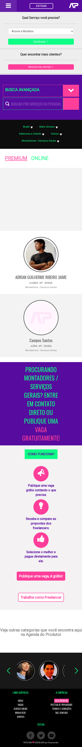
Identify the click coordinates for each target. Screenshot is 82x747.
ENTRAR (41, 6)
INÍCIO (20, 700)
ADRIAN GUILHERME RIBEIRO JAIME (41, 277)
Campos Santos (41, 340)
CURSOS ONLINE (20, 708)
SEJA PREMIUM (61, 700)
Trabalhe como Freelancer (41, 597)
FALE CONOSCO (61, 712)
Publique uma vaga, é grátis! (41, 576)
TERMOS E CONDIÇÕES (61, 708)
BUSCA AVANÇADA (22, 89)
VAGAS (20, 704)
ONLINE (40, 158)
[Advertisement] (41, 199)
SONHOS (20, 716)
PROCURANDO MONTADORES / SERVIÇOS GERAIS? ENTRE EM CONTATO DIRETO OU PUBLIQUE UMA (41, 404)
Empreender (53, 743)
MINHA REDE (20, 712)
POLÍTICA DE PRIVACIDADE (61, 704)
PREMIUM (16, 158)
